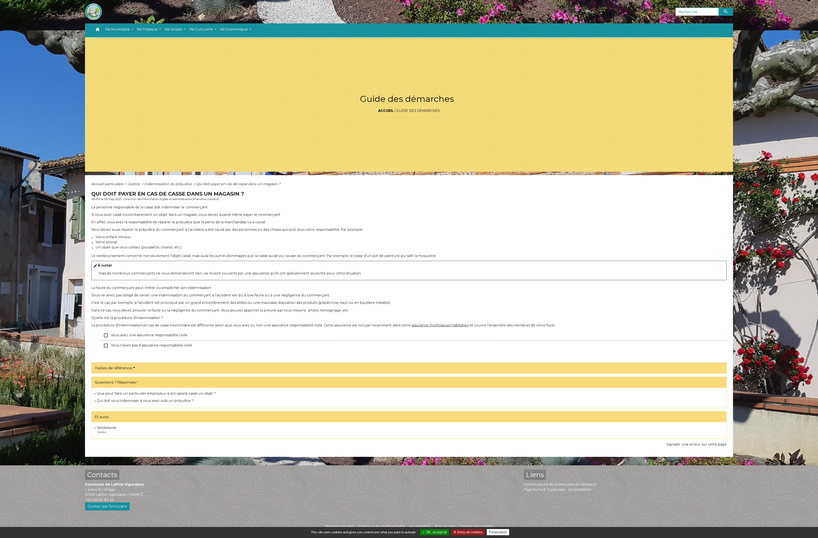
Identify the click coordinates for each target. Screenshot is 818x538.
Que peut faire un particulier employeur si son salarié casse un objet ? (156, 393)
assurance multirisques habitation (440, 325)
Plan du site (445, 526)
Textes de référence (113, 368)
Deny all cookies (469, 532)
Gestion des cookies (476, 526)
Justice (134, 184)
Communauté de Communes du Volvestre (560, 484)
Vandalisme (106, 428)
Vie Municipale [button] (118, 29)
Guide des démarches (418, 111)
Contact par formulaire (107, 506)
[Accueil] (93, 11)
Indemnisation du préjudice (168, 184)
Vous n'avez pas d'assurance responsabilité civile (147, 345)
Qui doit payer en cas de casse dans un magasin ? (238, 184)
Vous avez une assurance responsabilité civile (145, 335)
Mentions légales (339, 526)
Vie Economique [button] (234, 29)
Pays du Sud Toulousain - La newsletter (558, 490)
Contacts (102, 474)
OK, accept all (436, 532)
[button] (98, 30)
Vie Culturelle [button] (201, 29)
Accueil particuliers (107, 184)
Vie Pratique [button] (147, 29)
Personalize (498, 532)
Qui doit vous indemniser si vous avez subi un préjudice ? (145, 401)
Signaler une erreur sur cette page (697, 444)
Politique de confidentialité (382, 526)
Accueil (386, 111)
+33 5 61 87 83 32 (99, 500)
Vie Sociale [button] (173, 29)
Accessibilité (420, 526)
